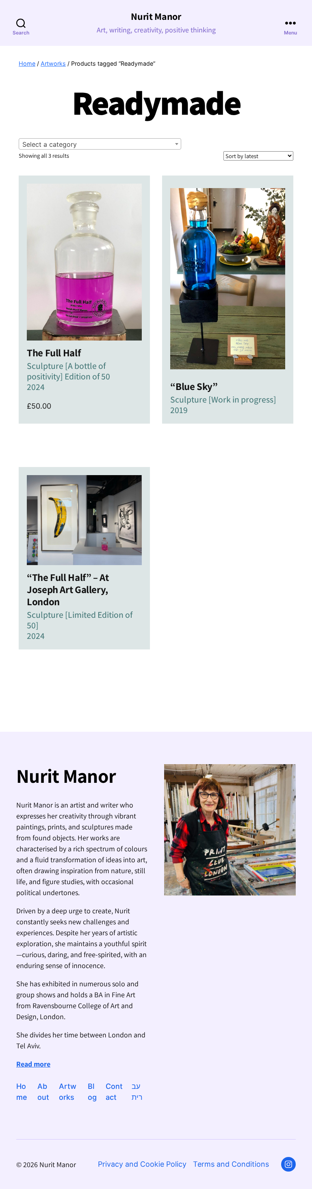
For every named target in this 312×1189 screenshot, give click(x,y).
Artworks (53, 63)
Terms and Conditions (231, 1164)
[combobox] (100, 144)
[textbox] (100, 144)
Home (27, 63)
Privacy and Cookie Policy (142, 1164)
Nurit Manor (156, 16)
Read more (33, 1064)
